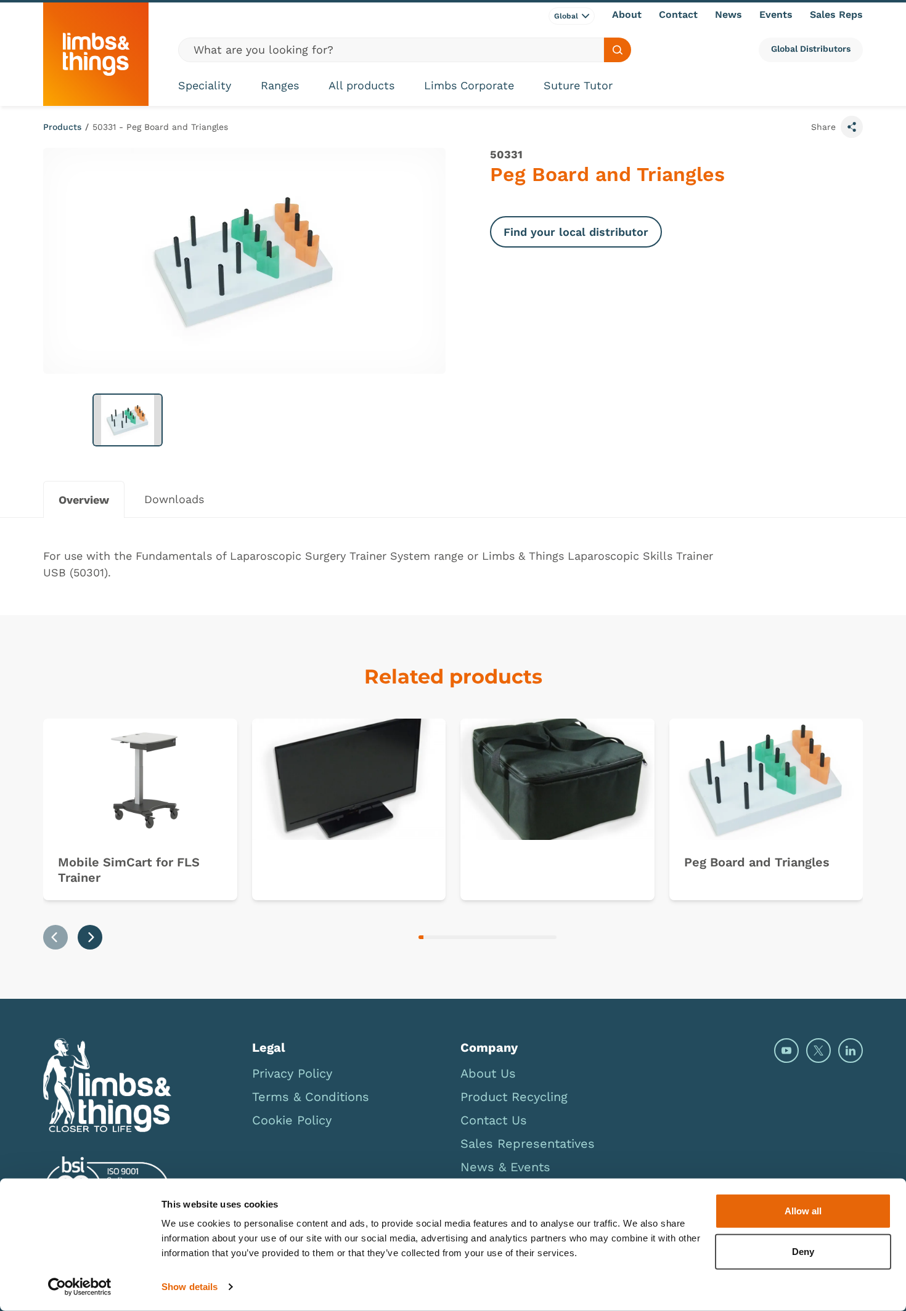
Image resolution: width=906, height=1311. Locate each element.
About (627, 14)
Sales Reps (836, 14)
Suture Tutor (578, 85)
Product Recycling (514, 1096)
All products (361, 85)
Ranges (280, 85)
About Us (488, 1073)
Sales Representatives (527, 1143)
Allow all (803, 1211)
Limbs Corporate (469, 85)
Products (62, 127)
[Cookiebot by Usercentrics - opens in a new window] (80, 1287)
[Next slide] (90, 937)
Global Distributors (811, 49)
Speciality (204, 85)
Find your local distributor (576, 231)
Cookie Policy (292, 1120)
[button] (127, 419)
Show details (189, 1286)
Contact (678, 14)
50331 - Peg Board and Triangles (160, 127)
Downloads (174, 499)
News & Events (505, 1167)
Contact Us (493, 1120)
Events (776, 14)
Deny (803, 1251)
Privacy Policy (292, 1073)
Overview (84, 499)
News (728, 14)
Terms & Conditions (310, 1096)
